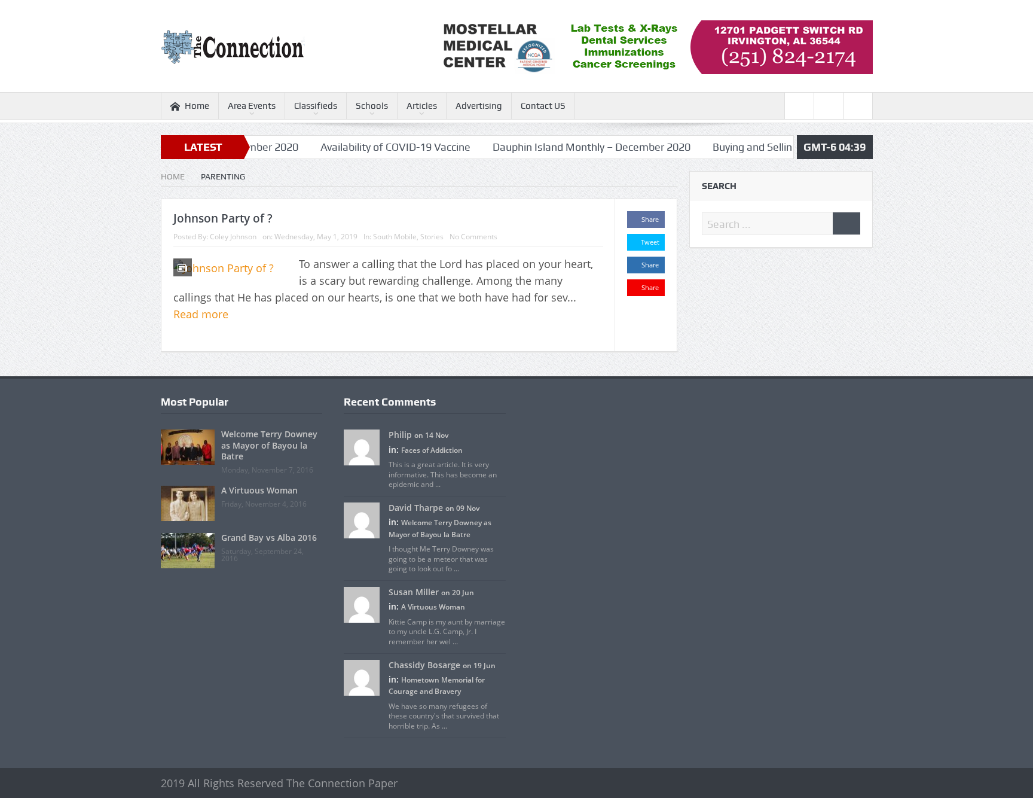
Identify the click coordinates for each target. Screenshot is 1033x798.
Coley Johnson (233, 237)
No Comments (473, 237)
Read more (202, 314)
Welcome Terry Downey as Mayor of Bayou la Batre (269, 444)
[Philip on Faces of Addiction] (362, 446)
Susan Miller (414, 592)
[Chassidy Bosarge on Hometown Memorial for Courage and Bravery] (362, 676)
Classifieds (315, 105)
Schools (372, 105)
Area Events (252, 105)
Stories (432, 237)
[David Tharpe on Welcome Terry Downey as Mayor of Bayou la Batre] (362, 519)
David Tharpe (416, 507)
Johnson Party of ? (223, 218)
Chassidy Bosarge (424, 665)
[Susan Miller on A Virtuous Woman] (362, 604)
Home (197, 105)
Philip (400, 434)
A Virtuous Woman (259, 490)
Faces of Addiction (432, 450)
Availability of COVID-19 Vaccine (372, 147)
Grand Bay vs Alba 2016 (269, 537)
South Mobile (395, 237)
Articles (422, 105)
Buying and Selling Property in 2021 (771, 147)
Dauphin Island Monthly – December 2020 (568, 147)
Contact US (543, 105)
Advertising (479, 105)
